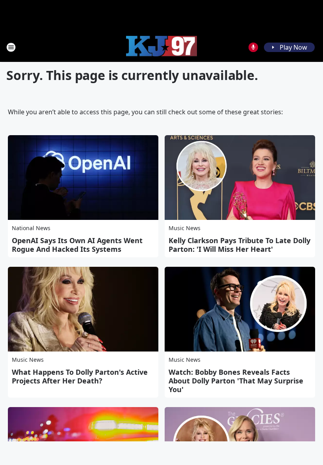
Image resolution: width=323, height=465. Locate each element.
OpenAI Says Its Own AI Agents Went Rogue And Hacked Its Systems (77, 244)
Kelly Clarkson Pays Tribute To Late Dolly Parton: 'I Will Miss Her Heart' (239, 244)
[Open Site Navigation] (11, 47)
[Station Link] (161, 47)
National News (31, 228)
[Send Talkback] (253, 47)
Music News (184, 228)
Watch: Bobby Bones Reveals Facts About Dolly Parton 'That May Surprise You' (236, 381)
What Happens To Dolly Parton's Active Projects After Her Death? (80, 376)
